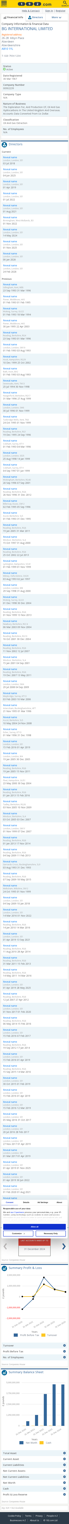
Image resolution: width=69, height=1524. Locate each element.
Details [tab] (26, 1202)
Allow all (34, 1227)
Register (60, 10)
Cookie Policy (14, 1515)
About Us (34, 1520)
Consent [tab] (10, 1202)
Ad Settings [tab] (43, 1202)
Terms (28, 1515)
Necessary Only (51, 1233)
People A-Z (52, 1515)
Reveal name (10, 157)
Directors (37, 17)
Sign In (49, 10)
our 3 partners (17, 1212)
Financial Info (15, 17)
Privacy (39, 1515)
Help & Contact (31, 10)
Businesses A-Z (18, 1520)
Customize (17, 1233)
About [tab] (59, 1202)
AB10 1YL (7, 49)
